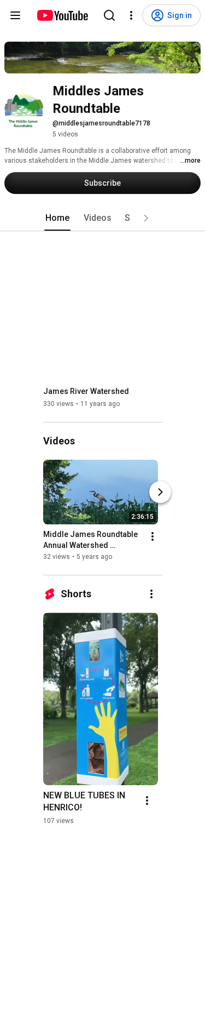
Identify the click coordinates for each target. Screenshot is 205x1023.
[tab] (57, 218)
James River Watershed (86, 391)
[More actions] (152, 536)
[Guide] (15, 15)
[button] (146, 218)
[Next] (160, 492)
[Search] (109, 15)
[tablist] (102, 218)
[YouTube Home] (62, 15)
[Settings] (131, 15)
